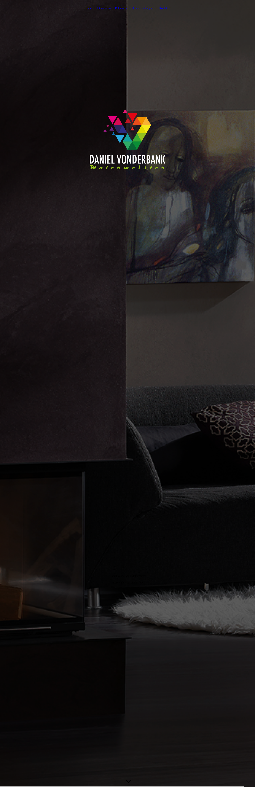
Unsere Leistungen (142, 8)
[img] (127, 393)
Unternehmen (103, 8)
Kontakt (163, 8)
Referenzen (121, 8)
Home (88, 8)
